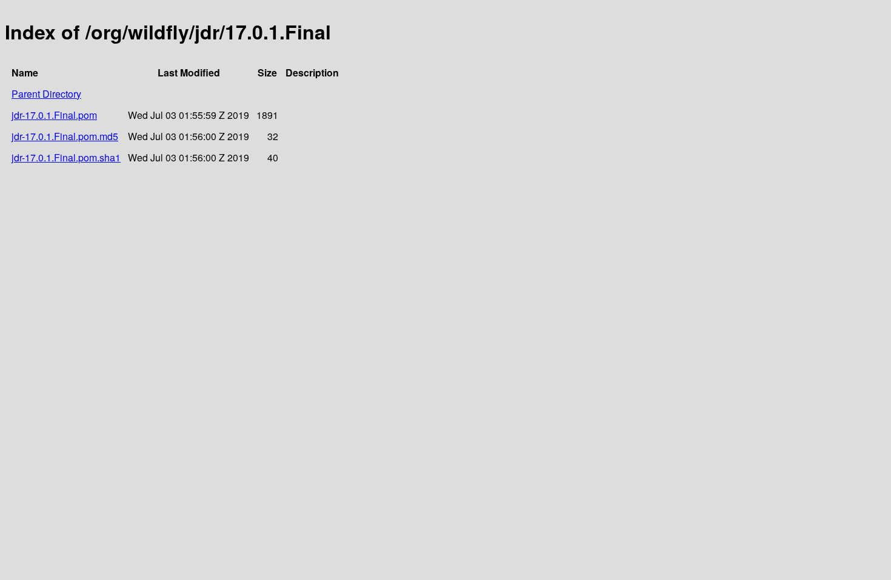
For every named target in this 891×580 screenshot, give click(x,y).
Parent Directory (46, 94)
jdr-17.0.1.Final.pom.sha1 (66, 157)
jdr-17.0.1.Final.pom (54, 115)
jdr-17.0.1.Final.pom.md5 (65, 136)
